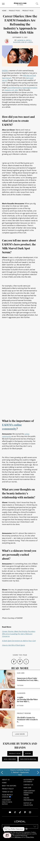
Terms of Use (7, 792)
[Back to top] (35, 836)
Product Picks (14, 11)
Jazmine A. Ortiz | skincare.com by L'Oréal (23, 41)
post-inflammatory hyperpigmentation (22, 87)
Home (4, 11)
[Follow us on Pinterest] (25, 812)
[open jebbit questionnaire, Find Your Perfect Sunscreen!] (7, 835)
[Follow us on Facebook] (15, 812)
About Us (6, 780)
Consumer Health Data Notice (7, 802)
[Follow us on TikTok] (20, 812)
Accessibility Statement (29, 781)
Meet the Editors (9, 786)
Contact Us (28, 785)
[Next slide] (38, 772)
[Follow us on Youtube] (10, 812)
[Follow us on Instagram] (30, 812)
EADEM (5, 70)
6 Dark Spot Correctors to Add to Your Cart (19, 641)
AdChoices (18, 837)
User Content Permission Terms (29, 793)
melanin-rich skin (11, 90)
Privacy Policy (8, 789)
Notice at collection (28, 804)
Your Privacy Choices (7, 796)
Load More (20, 734)
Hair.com (27, 788)
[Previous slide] (1, 772)
